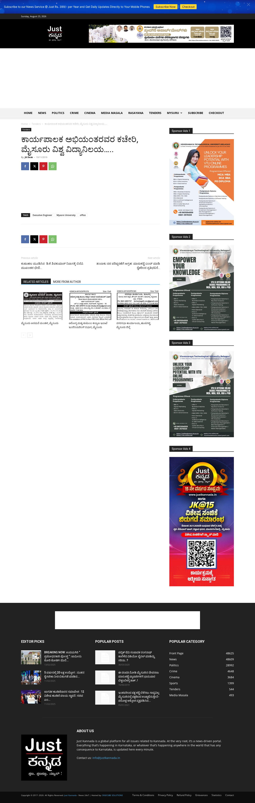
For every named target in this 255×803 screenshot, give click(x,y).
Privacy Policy (165, 795)
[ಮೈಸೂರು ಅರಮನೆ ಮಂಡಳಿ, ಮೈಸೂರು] (43, 305)
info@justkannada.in (106, 758)
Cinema (89, 113)
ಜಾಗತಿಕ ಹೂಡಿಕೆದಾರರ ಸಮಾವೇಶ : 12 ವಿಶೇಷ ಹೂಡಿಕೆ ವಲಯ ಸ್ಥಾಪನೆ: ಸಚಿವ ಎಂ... (64, 695)
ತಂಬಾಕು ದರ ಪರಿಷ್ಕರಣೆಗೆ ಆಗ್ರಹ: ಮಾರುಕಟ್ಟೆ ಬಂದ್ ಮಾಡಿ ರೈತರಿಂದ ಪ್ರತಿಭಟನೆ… (128, 266)
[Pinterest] (43, 166)
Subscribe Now (166, 6)
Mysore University (66, 215)
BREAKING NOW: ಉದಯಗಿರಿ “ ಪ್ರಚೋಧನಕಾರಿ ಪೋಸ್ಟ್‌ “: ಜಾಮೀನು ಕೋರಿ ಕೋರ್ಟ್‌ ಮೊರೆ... (63, 656)
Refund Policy (184, 795)
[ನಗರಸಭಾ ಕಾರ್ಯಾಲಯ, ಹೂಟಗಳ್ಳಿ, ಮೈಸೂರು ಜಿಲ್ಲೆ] (138, 305)
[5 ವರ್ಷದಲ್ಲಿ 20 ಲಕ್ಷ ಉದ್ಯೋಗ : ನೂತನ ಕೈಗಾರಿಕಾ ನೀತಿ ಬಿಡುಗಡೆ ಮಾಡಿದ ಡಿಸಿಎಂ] (31, 677)
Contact (229, 795)
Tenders (155, 113)
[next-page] (29, 335)
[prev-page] (23, 335)
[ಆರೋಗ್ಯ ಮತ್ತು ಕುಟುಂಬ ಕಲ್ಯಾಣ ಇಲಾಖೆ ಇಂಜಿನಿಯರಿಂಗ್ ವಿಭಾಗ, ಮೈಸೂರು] (90, 305)
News (42, 113)
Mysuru (173, 113)
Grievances (201, 795)
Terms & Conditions (143, 795)
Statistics (217, 795)
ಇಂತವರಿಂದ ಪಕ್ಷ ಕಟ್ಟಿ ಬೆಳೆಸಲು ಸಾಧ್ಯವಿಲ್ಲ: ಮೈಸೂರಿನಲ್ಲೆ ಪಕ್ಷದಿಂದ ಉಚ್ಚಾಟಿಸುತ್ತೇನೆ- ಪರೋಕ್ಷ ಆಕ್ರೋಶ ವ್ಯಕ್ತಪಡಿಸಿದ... (139, 696)
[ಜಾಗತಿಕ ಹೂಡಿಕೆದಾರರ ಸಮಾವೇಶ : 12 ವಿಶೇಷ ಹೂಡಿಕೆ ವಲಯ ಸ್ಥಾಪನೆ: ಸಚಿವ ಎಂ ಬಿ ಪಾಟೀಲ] (31, 697)
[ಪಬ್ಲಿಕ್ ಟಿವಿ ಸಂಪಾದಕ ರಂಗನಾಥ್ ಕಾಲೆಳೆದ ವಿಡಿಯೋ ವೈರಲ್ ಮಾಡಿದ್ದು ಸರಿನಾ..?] (105, 657)
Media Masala (112, 113)
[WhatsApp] (53, 166)
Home (28, 113)
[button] (248, 4)
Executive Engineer (42, 215)
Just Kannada (70, 795)
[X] (34, 166)
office (83, 215)
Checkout (188, 6)
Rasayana (135, 113)
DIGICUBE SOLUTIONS (112, 795)
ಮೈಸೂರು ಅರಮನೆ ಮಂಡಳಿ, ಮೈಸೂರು (39, 323)
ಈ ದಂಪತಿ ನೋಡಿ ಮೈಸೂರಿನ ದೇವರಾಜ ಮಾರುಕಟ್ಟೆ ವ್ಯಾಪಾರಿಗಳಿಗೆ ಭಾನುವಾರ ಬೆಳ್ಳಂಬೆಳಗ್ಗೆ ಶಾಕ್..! (138, 676)
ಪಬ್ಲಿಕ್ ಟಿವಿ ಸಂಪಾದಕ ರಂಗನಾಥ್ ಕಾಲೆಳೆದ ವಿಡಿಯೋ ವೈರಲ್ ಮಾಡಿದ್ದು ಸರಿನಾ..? (136, 656)
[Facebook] (25, 166)
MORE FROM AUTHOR (67, 281)
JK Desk (29, 157)
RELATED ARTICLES (36, 281)
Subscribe (195, 113)
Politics (58, 113)
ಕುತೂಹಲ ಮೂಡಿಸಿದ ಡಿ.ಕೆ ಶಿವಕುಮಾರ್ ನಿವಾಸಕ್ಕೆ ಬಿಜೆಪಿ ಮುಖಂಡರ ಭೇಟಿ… (52, 266)
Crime (74, 113)
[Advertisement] (127, 78)
